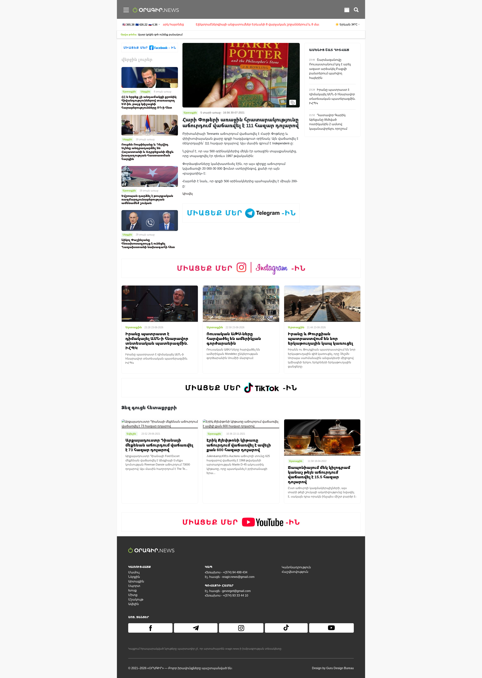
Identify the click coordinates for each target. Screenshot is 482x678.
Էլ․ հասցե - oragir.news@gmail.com (229, 576)
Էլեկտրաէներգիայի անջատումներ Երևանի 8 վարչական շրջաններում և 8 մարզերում (241, 24)
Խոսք (132, 590)
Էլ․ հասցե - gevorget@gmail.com (228, 591)
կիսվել (187, 193)
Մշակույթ (135, 599)
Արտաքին (129, 91)
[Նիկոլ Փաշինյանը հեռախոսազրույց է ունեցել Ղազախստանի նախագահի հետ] (149, 220)
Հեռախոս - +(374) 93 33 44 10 (226, 595)
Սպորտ (134, 585)
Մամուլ (134, 572)
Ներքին (145, 91)
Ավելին (133, 604)
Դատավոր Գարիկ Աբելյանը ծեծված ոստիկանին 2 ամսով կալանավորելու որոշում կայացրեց (328, 124)
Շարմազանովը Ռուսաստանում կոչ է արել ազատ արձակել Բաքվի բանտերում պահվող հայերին (330, 68)
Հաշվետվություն (295, 571)
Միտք (132, 594)
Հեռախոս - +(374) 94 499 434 (226, 572)
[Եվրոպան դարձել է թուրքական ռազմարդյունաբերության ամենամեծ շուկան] (149, 176)
